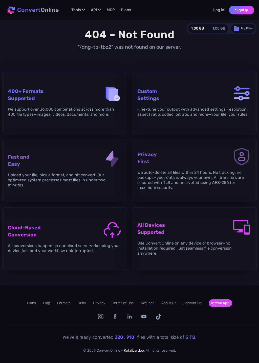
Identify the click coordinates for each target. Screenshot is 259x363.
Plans (126, 10)
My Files (247, 28)
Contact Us (192, 303)
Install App (220, 303)
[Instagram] (100, 316)
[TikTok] (158, 316)
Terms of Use (123, 303)
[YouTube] (144, 316)
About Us (168, 303)
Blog (46, 303)
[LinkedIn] (129, 316)
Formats (64, 303)
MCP (111, 10)
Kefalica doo (134, 350)
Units (82, 303)
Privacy (99, 303)
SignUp (241, 10)
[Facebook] (115, 316)
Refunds (147, 303)
